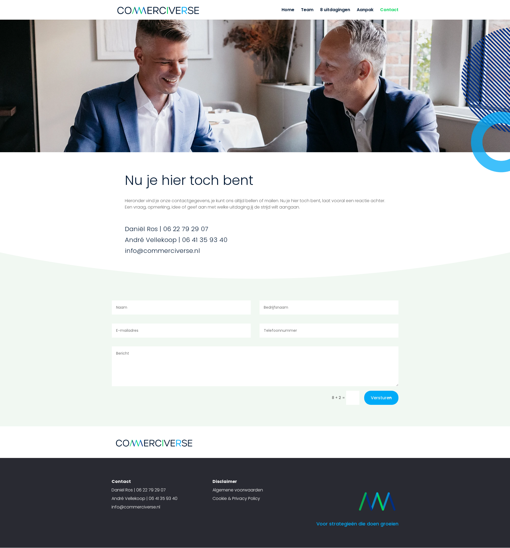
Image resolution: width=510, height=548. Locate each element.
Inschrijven (219, 115)
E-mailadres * (196, 44)
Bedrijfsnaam (195, 94)
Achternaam (194, 77)
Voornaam (193, 60)
